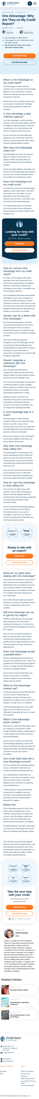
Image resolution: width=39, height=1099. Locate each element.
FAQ (1, 1074)
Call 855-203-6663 (19, 62)
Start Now (19, 244)
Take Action (19, 556)
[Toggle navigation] (35, 3)
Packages (3, 1071)
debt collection (23, 86)
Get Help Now (19, 907)
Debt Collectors (8, 12)
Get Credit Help (19, 56)
